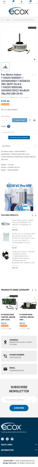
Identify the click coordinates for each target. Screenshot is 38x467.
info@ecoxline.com (17, 370)
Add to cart (21, 120)
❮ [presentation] (32, 215)
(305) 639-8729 (15, 357)
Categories (4, 2)
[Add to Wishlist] (30, 120)
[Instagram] (12, 439)
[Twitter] (7, 439)
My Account (21, 2)
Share (8, 126)
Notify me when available (19, 138)
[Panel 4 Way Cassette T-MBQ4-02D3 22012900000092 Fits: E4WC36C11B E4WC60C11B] (5, 223)
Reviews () (13, 97)
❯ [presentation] (35, 215)
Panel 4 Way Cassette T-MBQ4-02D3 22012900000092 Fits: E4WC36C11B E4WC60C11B (23, 222)
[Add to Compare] (34, 120)
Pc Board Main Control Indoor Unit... (27, 317)
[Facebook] (2, 439)
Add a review (24, 97)
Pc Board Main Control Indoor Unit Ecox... (8, 317)
